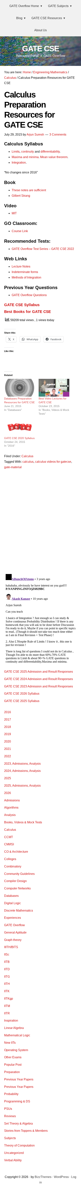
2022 (7, 756)
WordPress (61, 1177)
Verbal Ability (13, 1160)
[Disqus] (40, 521)
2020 (7, 741)
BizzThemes (43, 1177)
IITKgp (8, 998)
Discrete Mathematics (18, 910)
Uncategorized (14, 1152)
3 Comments (57, 134)
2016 (7, 712)
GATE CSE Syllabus (22, 305)
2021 (7, 748)
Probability (11, 1094)
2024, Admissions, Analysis (22, 770)
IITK (7, 991)
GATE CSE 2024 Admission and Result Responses (38, 679)
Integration (19, 162)
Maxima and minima (25, 157)
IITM (7, 1006)
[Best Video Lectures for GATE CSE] (54, 387)
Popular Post (12, 1064)
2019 (7, 734)
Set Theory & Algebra (18, 1123)
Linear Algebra (14, 1028)
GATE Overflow (14, 925)
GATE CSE (40, 48)
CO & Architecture (16, 851)
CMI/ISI (9, 844)
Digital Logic (12, 903)
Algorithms (11, 807)
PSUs (8, 1108)
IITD (7, 969)
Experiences (12, 917)
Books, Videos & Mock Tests (23, 822)
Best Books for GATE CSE (27, 312)
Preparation (12, 1072)
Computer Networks (17, 888)
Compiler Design (15, 881)
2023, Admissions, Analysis (22, 763)
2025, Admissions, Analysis (22, 785)
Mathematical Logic (17, 1035)
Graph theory (12, 939)
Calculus (27, 456)
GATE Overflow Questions (29, 295)
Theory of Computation (19, 1145)
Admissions (12, 800)
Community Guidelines (19, 873)
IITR (7, 1013)
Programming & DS (17, 1101)
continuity (27, 151)
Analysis (10, 815)
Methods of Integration (26, 277)
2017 (7, 719)
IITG (7, 976)
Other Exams (12, 1057)
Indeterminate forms (25, 272)
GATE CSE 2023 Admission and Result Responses (38, 686)
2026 (7, 793)
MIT (14, 213)
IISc (6, 954)
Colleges (10, 859)
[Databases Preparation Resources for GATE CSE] (19, 387)
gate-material (13, 467)
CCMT (8, 837)
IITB (7, 961)
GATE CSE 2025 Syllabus (21, 701)
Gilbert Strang (21, 195)
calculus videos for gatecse (53, 461)
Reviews (10, 1116)
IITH (7, 983)
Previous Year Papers (18, 1079)
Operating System (16, 1050)
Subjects (10, 1138)
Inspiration (11, 1020)
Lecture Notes (21, 266)
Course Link (20, 231)
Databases (11, 895)
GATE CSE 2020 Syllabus (19, 438)
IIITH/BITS (11, 947)
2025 (7, 778)
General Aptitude (15, 932)
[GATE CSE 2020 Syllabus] (19, 427)
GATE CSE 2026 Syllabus (21, 693)
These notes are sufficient (29, 190)
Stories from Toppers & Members (26, 1130)
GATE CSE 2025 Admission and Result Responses (38, 671)
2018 (7, 726)
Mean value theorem (53, 157)
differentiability (50, 151)
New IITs (10, 1042)
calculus (28, 461)
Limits (16, 151)
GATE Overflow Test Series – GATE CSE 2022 (43, 248)
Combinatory (12, 866)
